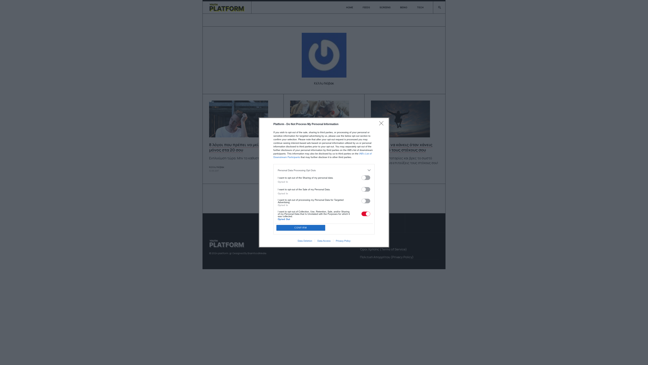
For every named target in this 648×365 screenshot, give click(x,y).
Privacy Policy (343, 240)
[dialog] (324, 182)
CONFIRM (300, 227)
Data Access (324, 240)
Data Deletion (305, 240)
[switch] (365, 177)
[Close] (382, 124)
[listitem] (324, 170)
